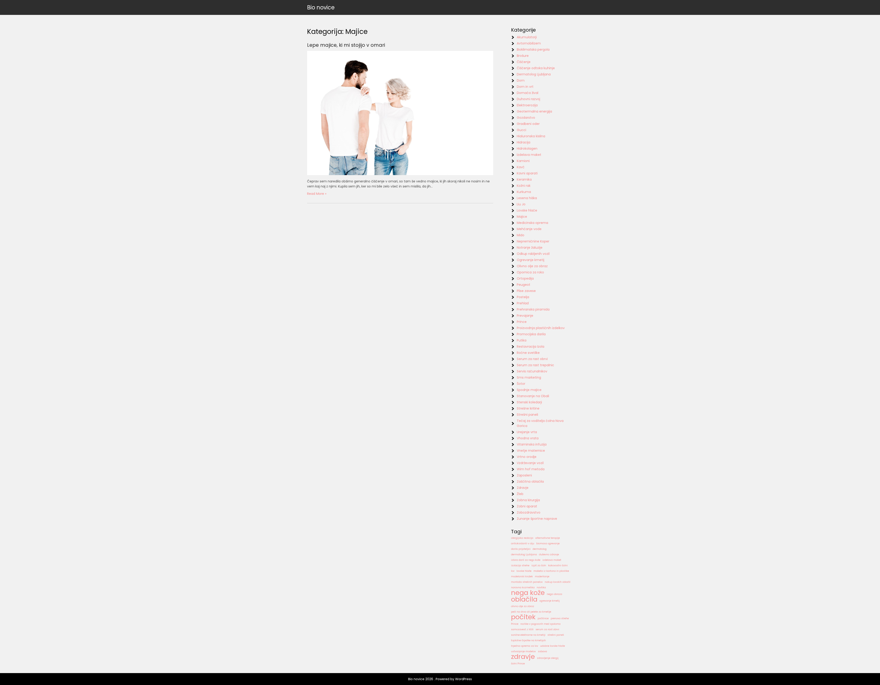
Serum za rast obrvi (532, 359)
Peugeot (523, 284)
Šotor (521, 383)
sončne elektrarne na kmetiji (528, 635)
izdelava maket (551, 560)
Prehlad (523, 303)
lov (512, 571)
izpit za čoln (538, 565)
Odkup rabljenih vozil (533, 253)
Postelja (523, 297)
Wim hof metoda (530, 469)
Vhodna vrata (528, 438)
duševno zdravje (549, 554)
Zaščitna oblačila (530, 481)
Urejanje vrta (527, 432)
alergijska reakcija (522, 538)
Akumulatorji (527, 37)
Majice (522, 216)
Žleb (520, 494)
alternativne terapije (547, 538)
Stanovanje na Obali (533, 396)
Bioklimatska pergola (533, 49)
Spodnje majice (529, 390)
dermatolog (540, 549)
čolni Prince (518, 663)
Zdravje (522, 487)
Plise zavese (526, 291)
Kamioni (523, 161)
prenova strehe (560, 618)
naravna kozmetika (523, 587)
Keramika (524, 179)
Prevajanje (525, 315)
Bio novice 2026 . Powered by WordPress (440, 679)
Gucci (521, 130)
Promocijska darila (531, 334)
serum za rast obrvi (547, 629)
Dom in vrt (525, 86)
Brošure (523, 55)
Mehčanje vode (529, 229)
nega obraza (554, 594)
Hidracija (523, 142)
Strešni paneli (527, 414)
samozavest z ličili (522, 629)
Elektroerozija (527, 105)
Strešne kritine (528, 408)
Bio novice (321, 7)
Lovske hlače (527, 210)
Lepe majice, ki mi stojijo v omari (346, 45)
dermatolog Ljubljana (524, 554)
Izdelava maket (529, 154)
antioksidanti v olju (522, 543)
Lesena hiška (527, 198)
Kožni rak (524, 185)
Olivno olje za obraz (532, 266)
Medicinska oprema (532, 222)
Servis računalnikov (532, 371)
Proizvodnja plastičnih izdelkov (541, 328)
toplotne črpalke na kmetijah (528, 640)
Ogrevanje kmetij (530, 260)
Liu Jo (521, 204)
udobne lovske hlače (552, 646)
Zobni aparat (527, 506)
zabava (542, 651)
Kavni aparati (527, 173)
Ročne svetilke (528, 352)
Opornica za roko (530, 272)
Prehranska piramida (533, 309)
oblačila (524, 599)
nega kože (528, 592)
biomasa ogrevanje (548, 543)
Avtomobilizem (529, 43)
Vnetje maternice (531, 450)
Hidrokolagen (527, 148)
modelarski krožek (522, 576)
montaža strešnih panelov (527, 582)
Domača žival (527, 93)
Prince (522, 321)
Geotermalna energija (534, 111)
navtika (541, 587)
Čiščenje (524, 62)
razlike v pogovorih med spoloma (540, 624)
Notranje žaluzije (529, 247)
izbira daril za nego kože (525, 560)
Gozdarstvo (526, 117)
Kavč (521, 167)
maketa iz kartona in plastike (551, 571)
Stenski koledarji (529, 402)
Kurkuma (524, 192)
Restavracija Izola (530, 346)
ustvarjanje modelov (523, 651)
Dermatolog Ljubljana (534, 74)
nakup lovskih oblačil (557, 582)
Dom (521, 80)
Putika (521, 340)
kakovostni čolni (558, 565)
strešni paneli (555, 635)
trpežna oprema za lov (524, 646)
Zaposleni (524, 475)
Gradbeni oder (528, 123)
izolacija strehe (520, 565)
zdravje (523, 656)
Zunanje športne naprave (537, 518)
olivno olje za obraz (522, 606)
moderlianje (542, 576)
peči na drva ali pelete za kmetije (531, 611)
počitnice (543, 618)
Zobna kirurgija (528, 500)
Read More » (316, 193)
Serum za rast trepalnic (535, 365)
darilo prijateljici (521, 549)
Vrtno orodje (526, 456)
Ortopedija (525, 278)
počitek (523, 616)
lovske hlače (524, 571)
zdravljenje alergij (547, 658)
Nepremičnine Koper (533, 241)
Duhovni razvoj (528, 99)
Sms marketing (529, 377)
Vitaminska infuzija (532, 444)
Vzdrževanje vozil (530, 463)
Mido (520, 235)
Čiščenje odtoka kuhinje (536, 68)
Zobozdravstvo (528, 512)
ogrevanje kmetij (549, 600)
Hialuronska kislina (531, 136)
